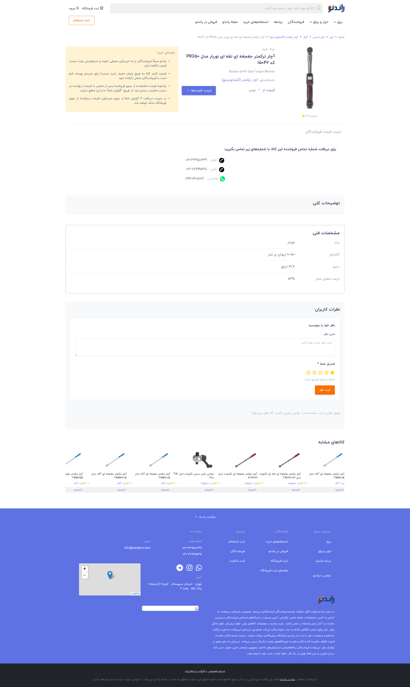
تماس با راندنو (322, 576)
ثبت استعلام (81, 20)
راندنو (341, 37)
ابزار (331, 37)
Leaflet (135, 593)
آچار (305, 37)
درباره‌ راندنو (323, 561)
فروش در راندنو (206, 22)
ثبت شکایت (237, 561)
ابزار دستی (318, 37)
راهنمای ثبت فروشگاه (274, 571)
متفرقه (292, 483)
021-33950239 (196, 160)
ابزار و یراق (324, 551)
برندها (278, 22)
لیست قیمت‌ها (201, 91)
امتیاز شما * (326, 364)
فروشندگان (296, 22)
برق (328, 542)
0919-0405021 (194, 178)
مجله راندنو (230, 22)
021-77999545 (196, 169)
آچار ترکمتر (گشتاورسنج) (283, 37)
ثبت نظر (324, 390)
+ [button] (84, 569)
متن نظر (329, 334)
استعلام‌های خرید (255, 22)
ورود (72, 8)
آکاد (337, 483)
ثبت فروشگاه (91, 8)
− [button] (84, 575)
